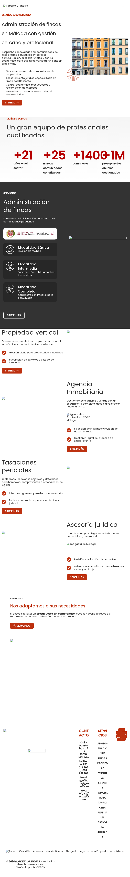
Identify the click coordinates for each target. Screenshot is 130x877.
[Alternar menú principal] (123, 5)
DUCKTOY (39, 867)
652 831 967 (83, 772)
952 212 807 (83, 766)
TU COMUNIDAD (121, 734)
